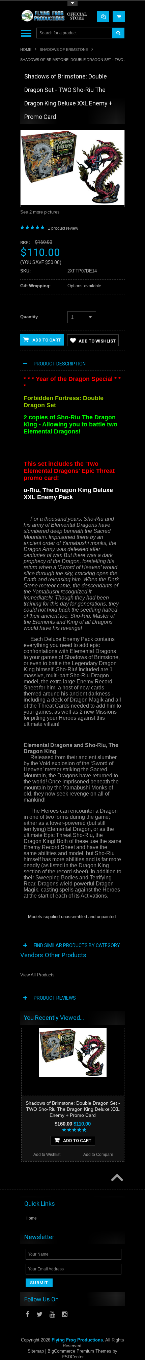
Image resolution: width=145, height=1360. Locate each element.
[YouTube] (52, 1314)
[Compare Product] (103, 16)
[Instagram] (64, 1314)
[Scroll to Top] (116, 1178)
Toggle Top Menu (72, 3)
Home (25, 49)
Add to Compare (98, 1154)
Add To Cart (77, 1140)
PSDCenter (73, 1356)
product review (63, 228)
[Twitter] (39, 1314)
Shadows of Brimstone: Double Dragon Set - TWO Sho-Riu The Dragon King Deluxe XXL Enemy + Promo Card (73, 1109)
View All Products (37, 974)
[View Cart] (119, 16)
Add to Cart (46, 340)
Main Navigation (26, 33)
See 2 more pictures (40, 212)
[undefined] (72, 203)
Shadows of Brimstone (64, 49)
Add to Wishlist (97, 341)
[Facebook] (27, 1314)
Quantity (29, 316)
